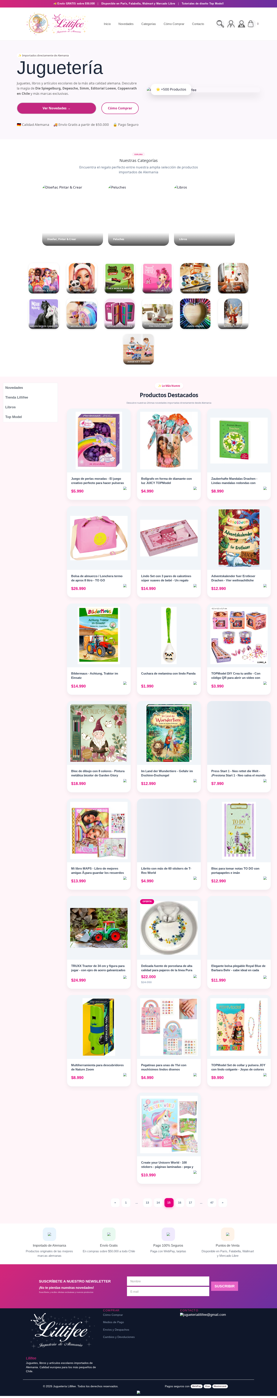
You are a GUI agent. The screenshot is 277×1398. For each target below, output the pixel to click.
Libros (10, 407)
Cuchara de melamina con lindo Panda (168, 673)
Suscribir (225, 1286)
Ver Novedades (57, 108)
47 (212, 1202)
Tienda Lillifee (16, 397)
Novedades (126, 24)
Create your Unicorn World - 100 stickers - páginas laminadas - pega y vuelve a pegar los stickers (167, 1167)
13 (147, 1202)
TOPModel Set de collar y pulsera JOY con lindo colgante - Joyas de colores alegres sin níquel (238, 1069)
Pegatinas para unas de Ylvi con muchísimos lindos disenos (163, 1067)
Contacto (198, 24)
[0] (252, 24)
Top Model (13, 417)
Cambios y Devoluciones (119, 1337)
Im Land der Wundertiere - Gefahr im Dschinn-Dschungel (167, 773)
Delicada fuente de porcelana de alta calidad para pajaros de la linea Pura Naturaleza (166, 970)
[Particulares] (231, 24)
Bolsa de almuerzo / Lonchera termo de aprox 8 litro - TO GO (96, 578)
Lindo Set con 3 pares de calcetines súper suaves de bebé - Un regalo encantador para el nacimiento (166, 580)
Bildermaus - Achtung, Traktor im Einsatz (94, 675)
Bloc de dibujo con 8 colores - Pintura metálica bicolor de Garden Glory (98, 773)
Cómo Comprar (174, 24)
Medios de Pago (113, 1322)
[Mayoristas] (241, 24)
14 (158, 1202)
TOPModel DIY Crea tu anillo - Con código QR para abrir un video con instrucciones (235, 678)
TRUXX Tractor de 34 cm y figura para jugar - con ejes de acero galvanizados (98, 968)
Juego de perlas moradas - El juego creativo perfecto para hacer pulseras (97, 481)
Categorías (148, 24)
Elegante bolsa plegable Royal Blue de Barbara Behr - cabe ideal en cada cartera (238, 970)
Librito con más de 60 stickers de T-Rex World (166, 870)
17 (190, 1202)
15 (169, 1202)
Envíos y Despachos (116, 1329)
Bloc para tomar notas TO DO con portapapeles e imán (235, 870)
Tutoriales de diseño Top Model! (203, 3)
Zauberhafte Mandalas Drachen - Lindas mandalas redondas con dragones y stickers (234, 483)
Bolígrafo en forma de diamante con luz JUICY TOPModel (166, 481)
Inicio (107, 24)
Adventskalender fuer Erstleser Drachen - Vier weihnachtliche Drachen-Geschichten (233, 580)
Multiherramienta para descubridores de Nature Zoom (97, 1067)
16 (179, 1202)
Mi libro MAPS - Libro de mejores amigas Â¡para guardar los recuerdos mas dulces (97, 873)
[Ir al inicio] (56, 24)
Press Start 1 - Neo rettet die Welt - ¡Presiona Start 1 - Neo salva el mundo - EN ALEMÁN (238, 775)
